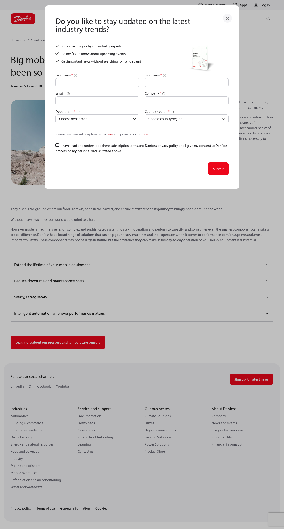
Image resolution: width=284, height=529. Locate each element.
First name (64, 75)
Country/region (157, 111)
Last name (153, 75)
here (110, 134)
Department (65, 111)
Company (153, 93)
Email (60, 93)
